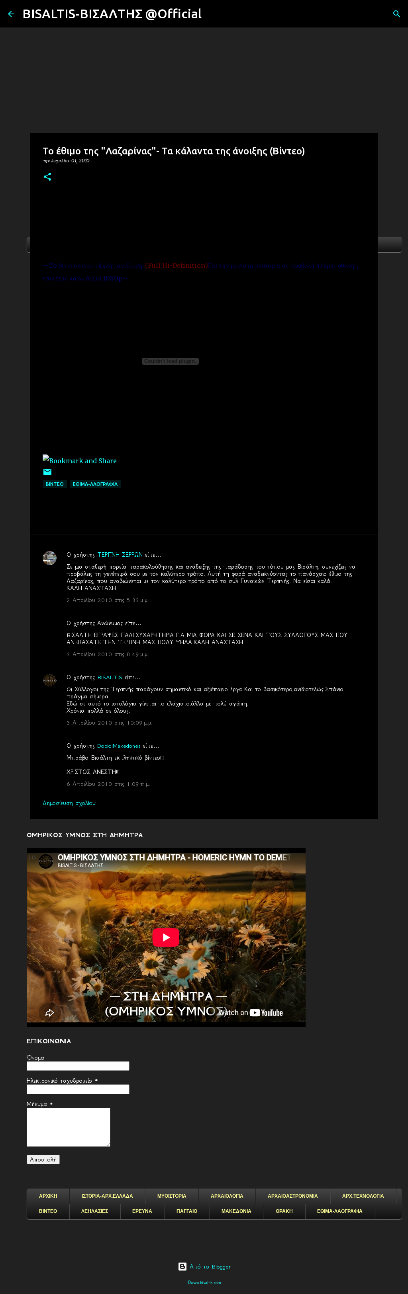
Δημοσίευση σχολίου (69, 803)
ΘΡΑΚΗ (284, 1211)
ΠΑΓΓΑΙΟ (187, 1211)
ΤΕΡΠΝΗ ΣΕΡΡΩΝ (120, 554)
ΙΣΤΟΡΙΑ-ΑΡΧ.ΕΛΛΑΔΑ (107, 1196)
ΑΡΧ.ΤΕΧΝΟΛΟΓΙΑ (363, 1196)
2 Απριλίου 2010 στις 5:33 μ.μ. (108, 600)
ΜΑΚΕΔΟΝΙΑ (236, 1211)
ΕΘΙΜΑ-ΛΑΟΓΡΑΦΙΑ (95, 484)
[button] (47, 177)
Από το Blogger (209, 1266)
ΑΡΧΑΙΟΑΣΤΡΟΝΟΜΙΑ (293, 1196)
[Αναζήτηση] (213, 13)
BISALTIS (109, 677)
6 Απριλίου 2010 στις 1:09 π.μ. (108, 783)
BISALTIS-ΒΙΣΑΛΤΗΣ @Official (112, 13)
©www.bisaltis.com (204, 1282)
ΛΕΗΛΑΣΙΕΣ (94, 1211)
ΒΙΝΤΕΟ (55, 484)
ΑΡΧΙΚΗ (48, 1196)
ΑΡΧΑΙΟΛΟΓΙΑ (227, 1196)
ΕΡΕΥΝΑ (142, 1211)
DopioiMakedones (119, 745)
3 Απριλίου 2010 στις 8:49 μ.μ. (108, 654)
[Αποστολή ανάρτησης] (47, 474)
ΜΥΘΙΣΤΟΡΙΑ (171, 1196)
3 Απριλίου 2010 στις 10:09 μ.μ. (110, 722)
